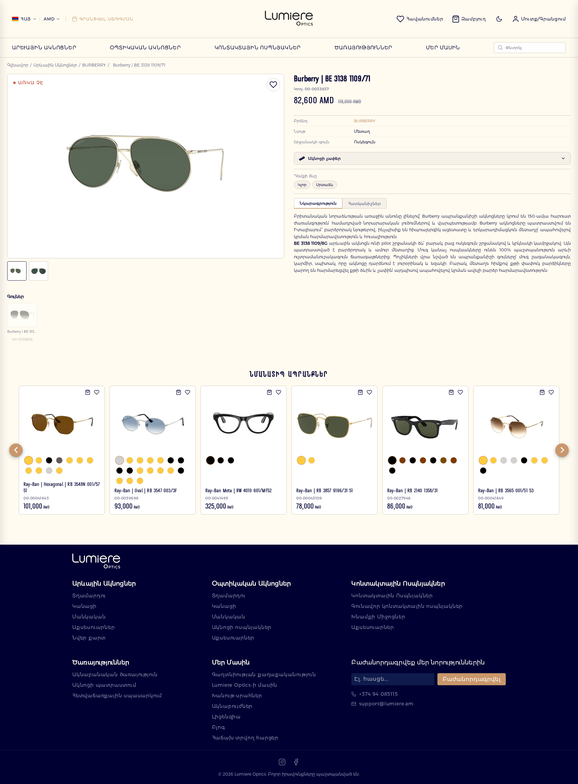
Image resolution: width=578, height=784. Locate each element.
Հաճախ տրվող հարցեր (245, 738)
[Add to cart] (87, 392)
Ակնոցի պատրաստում (104, 685)
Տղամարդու (89, 596)
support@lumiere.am (386, 704)
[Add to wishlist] (96, 392)
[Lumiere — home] (96, 562)
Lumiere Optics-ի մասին (245, 685)
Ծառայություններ (363, 48)
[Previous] (16, 450)
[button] (539, 19)
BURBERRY (94, 65)
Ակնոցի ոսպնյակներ (242, 627)
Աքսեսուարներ (93, 627)
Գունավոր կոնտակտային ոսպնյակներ (407, 606)
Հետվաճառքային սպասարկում (117, 695)
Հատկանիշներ (364, 203)
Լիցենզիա (226, 717)
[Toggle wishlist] (273, 84)
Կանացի (84, 606)
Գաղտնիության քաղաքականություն (264, 674)
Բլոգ (218, 727)
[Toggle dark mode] (499, 18)
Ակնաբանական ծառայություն (115, 674)
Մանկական (89, 617)
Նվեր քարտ (89, 638)
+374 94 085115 (378, 694)
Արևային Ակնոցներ (44, 48)
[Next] (562, 450)
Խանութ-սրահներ (237, 695)
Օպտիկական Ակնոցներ (145, 48)
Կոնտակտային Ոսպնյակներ (258, 48)
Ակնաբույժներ (232, 706)
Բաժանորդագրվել (472, 679)
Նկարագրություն (318, 203)
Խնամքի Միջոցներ (378, 617)
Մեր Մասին (443, 48)
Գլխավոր (17, 65)
